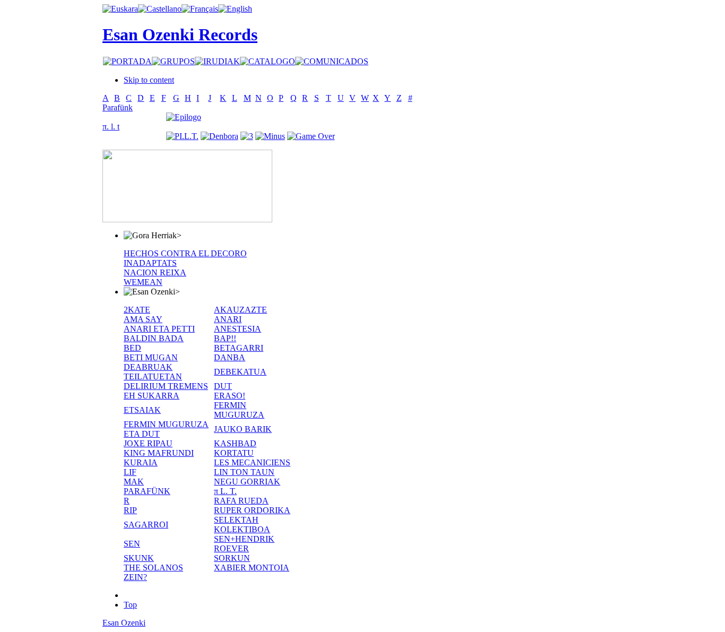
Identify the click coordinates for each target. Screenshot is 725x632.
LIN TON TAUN (244, 472)
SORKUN (232, 557)
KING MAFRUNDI (159, 452)
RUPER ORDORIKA (252, 510)
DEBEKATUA (240, 371)
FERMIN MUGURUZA (239, 410)
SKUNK (139, 557)
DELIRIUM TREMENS (166, 386)
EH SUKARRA (151, 395)
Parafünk (117, 107)
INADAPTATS (150, 262)
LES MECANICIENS (252, 462)
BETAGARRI (238, 347)
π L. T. (225, 491)
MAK (134, 481)
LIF (130, 472)
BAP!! (225, 338)
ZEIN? (135, 577)
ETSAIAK (142, 409)
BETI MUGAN (151, 357)
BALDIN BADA (154, 338)
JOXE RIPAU (148, 443)
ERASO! (229, 395)
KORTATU (234, 452)
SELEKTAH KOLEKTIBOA (242, 524)
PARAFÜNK (147, 491)
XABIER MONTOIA (251, 567)
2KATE (137, 309)
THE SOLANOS (153, 567)
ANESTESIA (237, 328)
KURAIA (141, 462)
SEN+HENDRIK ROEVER (244, 543)
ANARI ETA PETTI (159, 328)
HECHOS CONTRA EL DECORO (185, 253)
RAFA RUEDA (241, 500)
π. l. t (110, 126)
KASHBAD (235, 443)
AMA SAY (143, 319)
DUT (223, 386)
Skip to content (149, 79)
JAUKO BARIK (243, 429)
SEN (132, 543)
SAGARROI (146, 524)
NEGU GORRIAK (247, 481)
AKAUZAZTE (240, 309)
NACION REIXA (155, 272)
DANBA (229, 357)
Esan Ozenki (123, 622)
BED (132, 347)
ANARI (227, 319)
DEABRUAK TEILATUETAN (153, 371)
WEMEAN (143, 282)
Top (130, 604)
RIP (130, 510)
